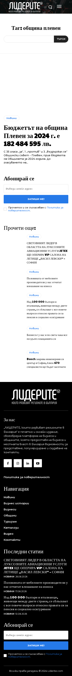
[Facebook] (8, 463)
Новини (11, 118)
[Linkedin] (28, 463)
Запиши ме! (36, 199)
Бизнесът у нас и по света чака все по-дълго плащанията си (47, 336)
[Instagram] (18, 463)
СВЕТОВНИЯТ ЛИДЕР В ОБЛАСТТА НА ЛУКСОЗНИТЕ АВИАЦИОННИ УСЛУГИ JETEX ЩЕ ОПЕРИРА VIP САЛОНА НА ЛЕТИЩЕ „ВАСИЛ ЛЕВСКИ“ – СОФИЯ (47, 252)
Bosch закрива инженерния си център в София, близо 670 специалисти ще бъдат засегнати (46, 362)
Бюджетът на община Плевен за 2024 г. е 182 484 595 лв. (36, 135)
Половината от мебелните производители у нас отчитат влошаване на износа (44, 282)
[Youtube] (38, 463)
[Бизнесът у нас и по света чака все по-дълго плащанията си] (13, 333)
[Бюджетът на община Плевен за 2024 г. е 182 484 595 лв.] (36, 87)
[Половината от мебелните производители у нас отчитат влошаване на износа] (13, 278)
